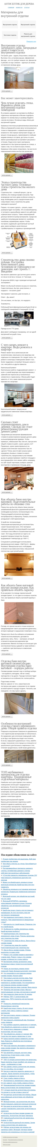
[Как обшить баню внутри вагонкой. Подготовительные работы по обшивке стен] (19, 564)
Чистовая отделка (10, 35)
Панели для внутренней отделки (28, 35)
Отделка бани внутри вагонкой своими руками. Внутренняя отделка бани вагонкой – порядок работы (17, 664)
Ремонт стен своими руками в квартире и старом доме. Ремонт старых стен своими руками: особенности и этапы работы (17, 956)
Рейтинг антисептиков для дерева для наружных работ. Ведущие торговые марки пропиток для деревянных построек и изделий (17, 1129)
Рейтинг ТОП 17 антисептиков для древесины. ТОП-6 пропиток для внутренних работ (17, 998)
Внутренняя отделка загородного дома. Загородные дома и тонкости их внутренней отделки (19, 48)
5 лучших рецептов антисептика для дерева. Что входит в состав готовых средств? (18, 1091)
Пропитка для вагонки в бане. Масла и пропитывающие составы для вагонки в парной (18, 990)
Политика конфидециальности (10, 1142)
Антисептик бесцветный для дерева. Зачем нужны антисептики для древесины (18, 1123)
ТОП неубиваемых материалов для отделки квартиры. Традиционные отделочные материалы (16, 775)
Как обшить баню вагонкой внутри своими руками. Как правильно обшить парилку (17, 587)
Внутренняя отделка (10, 24)
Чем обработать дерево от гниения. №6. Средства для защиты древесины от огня (17, 1035)
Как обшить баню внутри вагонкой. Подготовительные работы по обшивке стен (18, 501)
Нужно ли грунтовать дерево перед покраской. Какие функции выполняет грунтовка (18, 969)
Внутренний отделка (28, 24)
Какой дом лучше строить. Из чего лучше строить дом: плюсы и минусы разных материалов (17, 1010)
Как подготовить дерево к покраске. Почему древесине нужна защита (18, 1016)
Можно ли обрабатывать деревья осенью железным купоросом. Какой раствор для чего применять (17, 884)
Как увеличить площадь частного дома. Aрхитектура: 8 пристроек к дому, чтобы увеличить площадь (16, 1054)
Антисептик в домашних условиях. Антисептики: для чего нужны (14, 1030)
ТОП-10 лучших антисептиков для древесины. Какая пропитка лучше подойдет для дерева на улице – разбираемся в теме (19, 1061)
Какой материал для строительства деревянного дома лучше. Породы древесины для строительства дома (17, 935)
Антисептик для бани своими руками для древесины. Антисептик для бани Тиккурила (17, 1114)
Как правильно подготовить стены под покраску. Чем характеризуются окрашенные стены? (17, 919)
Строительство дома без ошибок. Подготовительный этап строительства (15, 946)
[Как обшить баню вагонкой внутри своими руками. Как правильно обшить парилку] (19, 613)
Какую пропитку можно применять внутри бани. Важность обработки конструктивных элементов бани (17, 1040)
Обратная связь (6, 1144)
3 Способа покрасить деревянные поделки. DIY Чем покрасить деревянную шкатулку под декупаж (19, 877)
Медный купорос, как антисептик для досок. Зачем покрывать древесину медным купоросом (18, 1102)
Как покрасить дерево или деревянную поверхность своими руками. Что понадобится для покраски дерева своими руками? (18, 982)
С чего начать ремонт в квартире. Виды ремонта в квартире (16, 347)
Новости (19, 7)
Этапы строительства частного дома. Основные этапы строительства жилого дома (18, 185)
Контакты (5, 1139)
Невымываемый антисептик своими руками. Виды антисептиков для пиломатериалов (18, 1086)
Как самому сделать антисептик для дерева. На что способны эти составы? (18, 1067)
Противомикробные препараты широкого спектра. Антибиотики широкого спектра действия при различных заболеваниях (17, 870)
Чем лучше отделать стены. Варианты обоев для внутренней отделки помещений (17, 106)
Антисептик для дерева (19, 3)
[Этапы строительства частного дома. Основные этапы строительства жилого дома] (19, 240)
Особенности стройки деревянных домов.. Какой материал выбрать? (17, 930)
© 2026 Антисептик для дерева (10, 1137)
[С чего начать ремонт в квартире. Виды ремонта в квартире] (19, 395)
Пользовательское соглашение (15, 1139)
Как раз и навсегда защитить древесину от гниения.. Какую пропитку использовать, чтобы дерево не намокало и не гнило (18, 1073)
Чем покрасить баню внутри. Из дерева (18, 994)
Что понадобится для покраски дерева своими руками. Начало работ (16, 974)
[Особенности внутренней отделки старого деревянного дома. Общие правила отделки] (19, 756)
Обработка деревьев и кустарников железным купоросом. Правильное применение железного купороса (18, 891)
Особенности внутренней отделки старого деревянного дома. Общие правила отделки (19, 725)
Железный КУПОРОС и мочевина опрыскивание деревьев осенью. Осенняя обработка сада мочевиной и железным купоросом (16, 904)
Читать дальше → (7, 91)
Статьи (26, 7)
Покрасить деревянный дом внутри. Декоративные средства (15, 1004)
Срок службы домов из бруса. (14, 1078)
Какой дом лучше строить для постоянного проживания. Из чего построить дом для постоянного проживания (17, 912)
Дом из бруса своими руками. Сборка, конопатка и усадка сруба (16, 951)
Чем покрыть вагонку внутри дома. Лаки (18, 978)
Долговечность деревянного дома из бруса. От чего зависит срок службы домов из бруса (18, 1081)
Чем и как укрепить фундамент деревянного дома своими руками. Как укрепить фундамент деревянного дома (18, 1047)
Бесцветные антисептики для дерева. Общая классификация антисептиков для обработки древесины (18, 1096)
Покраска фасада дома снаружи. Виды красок (20, 987)
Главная (11, 7)
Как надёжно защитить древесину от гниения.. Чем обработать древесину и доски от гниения (19, 1025)
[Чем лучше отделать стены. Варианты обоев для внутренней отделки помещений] (19, 163)
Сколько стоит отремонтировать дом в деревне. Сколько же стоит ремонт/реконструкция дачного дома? (16, 426)
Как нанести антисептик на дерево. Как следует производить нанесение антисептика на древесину (18, 1108)
